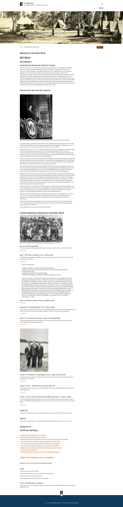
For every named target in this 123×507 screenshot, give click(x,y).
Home (21, 47)
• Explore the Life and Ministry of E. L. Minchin (33, 435)
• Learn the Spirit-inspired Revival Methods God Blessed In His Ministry (40, 443)
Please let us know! (67, 421)
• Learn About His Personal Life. (29, 450)
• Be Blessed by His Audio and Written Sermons (33, 437)
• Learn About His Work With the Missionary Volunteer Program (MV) (39, 446)
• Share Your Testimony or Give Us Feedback (37, 458)
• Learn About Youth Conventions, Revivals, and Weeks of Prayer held (40, 441)
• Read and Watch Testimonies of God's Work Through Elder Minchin (39, 452)
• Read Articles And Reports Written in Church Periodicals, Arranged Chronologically (44, 439)
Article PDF (36, 149)
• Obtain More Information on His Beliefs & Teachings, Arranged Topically (41, 448)
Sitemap (66, 502)
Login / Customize (74, 502)
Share (99, 47)
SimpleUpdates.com (54, 502)
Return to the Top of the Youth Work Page (36, 463)
